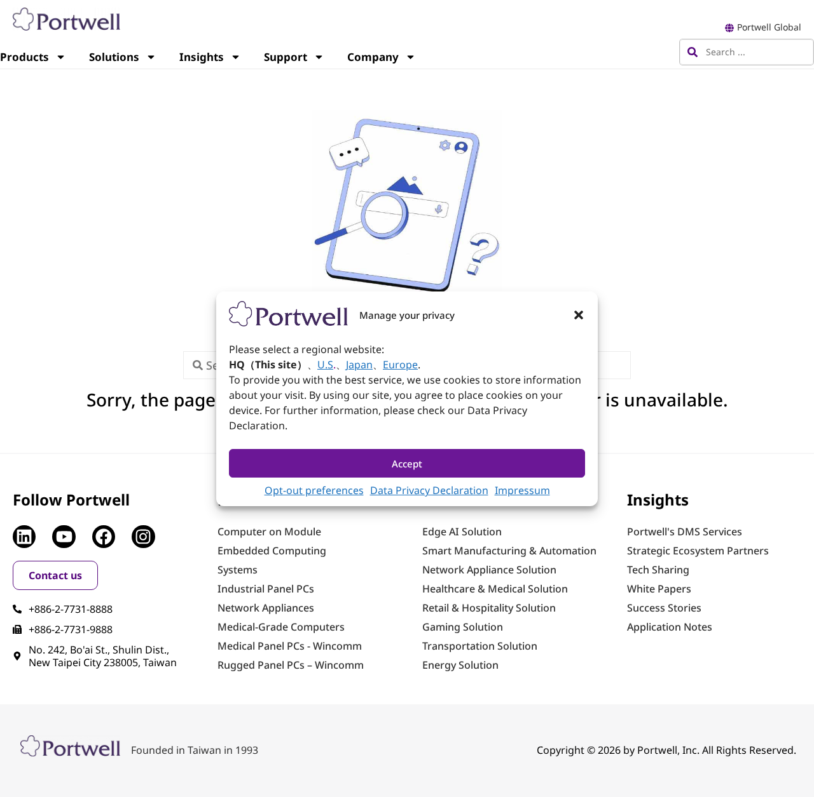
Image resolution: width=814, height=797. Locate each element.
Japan (359, 365)
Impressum (522, 490)
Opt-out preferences (314, 490)
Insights (201, 57)
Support (285, 57)
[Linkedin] (24, 536)
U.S (325, 365)
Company (373, 57)
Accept (407, 463)
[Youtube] (63, 536)
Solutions (114, 57)
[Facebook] (103, 536)
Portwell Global (769, 27)
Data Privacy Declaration (429, 490)
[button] (578, 315)
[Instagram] (143, 536)
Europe (400, 365)
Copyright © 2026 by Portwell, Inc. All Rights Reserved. (666, 750)
